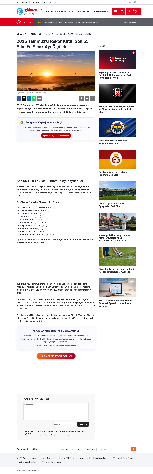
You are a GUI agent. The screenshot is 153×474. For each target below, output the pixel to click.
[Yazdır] (39, 98)
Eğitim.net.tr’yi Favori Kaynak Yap (56, 136)
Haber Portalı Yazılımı (28, 471)
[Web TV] (129, 2)
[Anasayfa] (18, 2)
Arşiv (45, 2)
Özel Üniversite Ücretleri (52, 458)
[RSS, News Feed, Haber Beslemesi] (133, 449)
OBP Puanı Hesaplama (75, 458)
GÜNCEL (32, 34)
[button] (81, 98)
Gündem (42, 34)
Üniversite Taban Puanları (52, 462)
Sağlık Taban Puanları (27, 462)
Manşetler (25, 2)
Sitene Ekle (53, 2)
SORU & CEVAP (83, 11)
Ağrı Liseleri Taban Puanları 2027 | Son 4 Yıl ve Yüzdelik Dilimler (70, 22)
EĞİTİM (49, 11)
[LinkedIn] (29, 98)
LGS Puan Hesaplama (27, 458)
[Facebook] (19, 98)
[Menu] (116, 11)
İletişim (80, 449)
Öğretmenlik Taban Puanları (123, 458)
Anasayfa (23, 34)
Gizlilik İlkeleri (90, 449)
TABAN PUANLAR (100, 11)
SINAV (72, 11)
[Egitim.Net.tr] (29, 11)
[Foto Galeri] (135, 2)
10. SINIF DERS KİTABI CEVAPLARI (56, 356)
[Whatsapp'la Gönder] (34, 98)
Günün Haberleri (36, 2)
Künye (73, 449)
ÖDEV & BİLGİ (61, 11)
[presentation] (25, 22)
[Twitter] (24, 98)
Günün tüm (128, 22)
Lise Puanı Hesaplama (98, 458)
